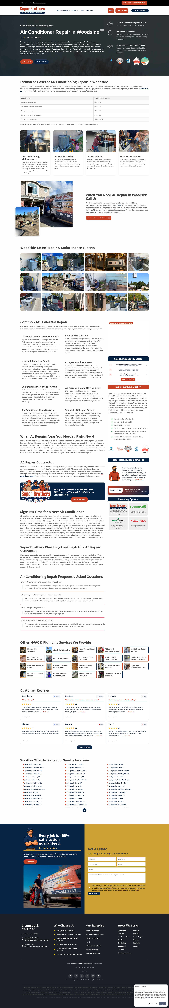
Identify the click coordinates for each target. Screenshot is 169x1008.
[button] (111, 10)
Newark (124, 992)
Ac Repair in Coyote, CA (32, 777)
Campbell (117, 987)
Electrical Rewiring (92, 950)
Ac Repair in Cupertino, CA (75, 777)
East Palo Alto (34, 990)
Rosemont (129, 994)
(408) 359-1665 (43, 62)
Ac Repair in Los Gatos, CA (117, 805)
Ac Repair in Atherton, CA (75, 768)
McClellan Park (76, 992)
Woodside (30, 26)
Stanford (80, 997)
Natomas (119, 992)
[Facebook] (76, 976)
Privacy (78, 980)
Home (22, 26)
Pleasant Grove (70, 994)
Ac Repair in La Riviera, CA (75, 795)
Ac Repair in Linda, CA (116, 798)
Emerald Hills (61, 990)
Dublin (28, 990)
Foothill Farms (83, 990)
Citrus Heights (138, 937)
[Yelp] (82, 976)
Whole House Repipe (93, 938)
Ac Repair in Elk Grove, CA (33, 783)
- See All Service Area (127, 997)
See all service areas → (125, 953)
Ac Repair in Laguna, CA (116, 795)
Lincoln (135, 940)
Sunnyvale (86, 997)
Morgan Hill (104, 992)
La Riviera (127, 990)
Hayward (121, 949)
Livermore (36, 992)
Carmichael (122, 946)
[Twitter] (70, 976)
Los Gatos (60, 992)
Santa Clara (68, 997)
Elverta (55, 990)
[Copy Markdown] (101, 30)
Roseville (136, 934)
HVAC (88, 942)
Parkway (42, 994)
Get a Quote (28, 62)
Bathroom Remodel (92, 931)
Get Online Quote (79, 500)
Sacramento (122, 931)
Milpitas (90, 992)
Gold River (109, 990)
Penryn (63, 994)
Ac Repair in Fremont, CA (75, 789)
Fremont (90, 990)
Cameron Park (111, 987)
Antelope (70, 987)
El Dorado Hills (43, 990)
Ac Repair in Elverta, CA (74, 783)
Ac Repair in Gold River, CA (75, 792)
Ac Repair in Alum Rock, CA (75, 764)
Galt (104, 990)
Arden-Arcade (77, 987)
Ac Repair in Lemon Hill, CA (33, 798)
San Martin (49, 997)
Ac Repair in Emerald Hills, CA (118, 783)
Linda (26, 992)
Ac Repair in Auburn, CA (117, 768)
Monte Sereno (96, 992)
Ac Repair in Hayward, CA (32, 795)
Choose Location (39, 3)
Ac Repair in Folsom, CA (116, 786)
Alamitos (59, 987)
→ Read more (45, 711)
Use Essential (153, 1003)
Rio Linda (119, 994)
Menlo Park (84, 992)
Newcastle (130, 992)
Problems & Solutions (93, 953)
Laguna (133, 990)
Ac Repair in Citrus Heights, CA (119, 774)
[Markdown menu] (103, 30)
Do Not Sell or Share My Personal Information (92, 980)
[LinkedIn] (98, 976)
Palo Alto (121, 934)
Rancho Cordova (123, 937)
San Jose (136, 931)
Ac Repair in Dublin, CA (32, 780)
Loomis (41, 992)
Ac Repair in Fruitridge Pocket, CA (120, 789)
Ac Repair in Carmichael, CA (76, 774)
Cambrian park (102, 987)
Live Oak (30, 992)
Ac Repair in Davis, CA (116, 777)
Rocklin (120, 940)
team (119, 205)
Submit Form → (94, 893)
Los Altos (46, 992)
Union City (92, 997)
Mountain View (112, 992)
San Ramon (61, 997)
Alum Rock (65, 987)
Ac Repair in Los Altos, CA (32, 805)
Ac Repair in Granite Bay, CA (118, 792)
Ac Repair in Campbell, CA (32, 774)
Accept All (162, 1003)
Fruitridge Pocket (98, 990)
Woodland (112, 997)
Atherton (84, 987)
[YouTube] (93, 976)
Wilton (107, 997)
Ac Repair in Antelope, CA (117, 764)
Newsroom (68, 980)
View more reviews (84, 747)
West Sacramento (100, 997)
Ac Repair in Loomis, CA (116, 801)
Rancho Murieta (103, 994)
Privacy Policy (134, 890)
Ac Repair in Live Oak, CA (32, 801)
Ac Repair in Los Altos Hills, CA (77, 805)
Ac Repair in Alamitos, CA (32, 764)
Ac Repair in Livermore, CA (75, 801)
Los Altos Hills (53, 992)
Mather (70, 992)
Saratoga (74, 997)
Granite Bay (122, 943)
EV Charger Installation (93, 946)
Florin (73, 990)
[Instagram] (87, 976)
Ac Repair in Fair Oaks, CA (33, 786)
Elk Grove (50, 990)
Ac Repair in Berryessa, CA (33, 771)
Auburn (89, 987)
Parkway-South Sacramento (53, 994)
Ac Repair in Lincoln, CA (74, 798)
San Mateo (55, 997)
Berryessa (94, 987)
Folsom (135, 946)
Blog (74, 980)
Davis (24, 990)
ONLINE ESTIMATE (140, 11)
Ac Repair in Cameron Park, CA (119, 771)
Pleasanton (78, 994)
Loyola (65, 992)
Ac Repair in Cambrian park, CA (77, 771)
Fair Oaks (136, 943)
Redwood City (112, 994)
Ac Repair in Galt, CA (31, 792)
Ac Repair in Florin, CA (74, 786)
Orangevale (31, 994)
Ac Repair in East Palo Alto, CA (77, 780)
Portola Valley (85, 994)
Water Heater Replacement (95, 934)
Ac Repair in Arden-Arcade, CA (34, 768)
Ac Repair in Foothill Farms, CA (34, 789)
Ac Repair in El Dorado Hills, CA (119, 780)
